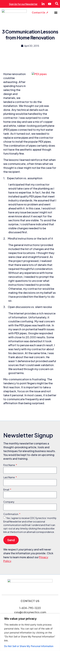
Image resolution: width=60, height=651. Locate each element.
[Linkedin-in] (43, 4)
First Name (9, 465)
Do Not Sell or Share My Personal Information (28, 646)
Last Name (9, 477)
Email (6, 489)
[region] (30, 632)
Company (8, 502)
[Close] (56, 617)
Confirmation (11, 514)
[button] (55, 12)
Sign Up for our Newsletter (23, 3)
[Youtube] (49, 4)
